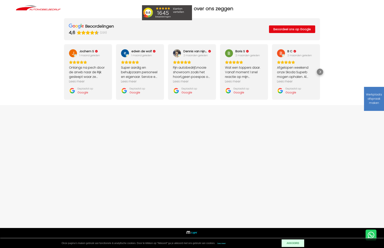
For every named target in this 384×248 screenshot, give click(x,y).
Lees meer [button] (77, 81)
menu (357, 13)
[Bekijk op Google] (73, 53)
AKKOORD (293, 243)
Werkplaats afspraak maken (374, 98)
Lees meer (221, 243)
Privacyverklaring (239, 187)
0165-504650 (304, 157)
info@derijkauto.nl (307, 163)
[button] (64, 72)
